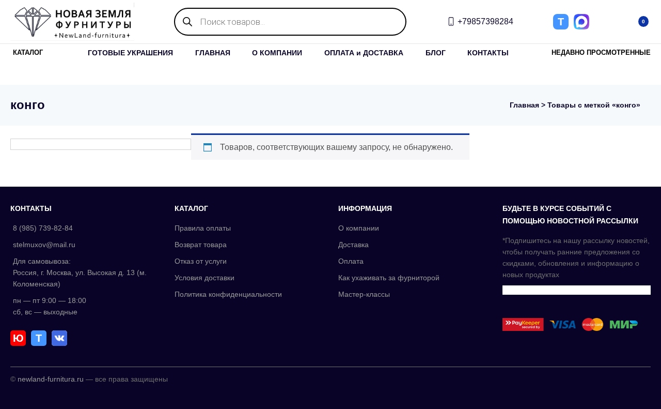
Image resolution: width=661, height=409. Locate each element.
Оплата (351, 261)
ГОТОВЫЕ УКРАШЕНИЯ (130, 52)
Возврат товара (201, 244)
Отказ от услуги (201, 261)
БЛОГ (436, 52)
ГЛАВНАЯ (212, 52)
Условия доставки (204, 278)
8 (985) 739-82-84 (43, 228)
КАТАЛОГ (28, 52)
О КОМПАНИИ (277, 52)
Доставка (353, 244)
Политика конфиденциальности (228, 294)
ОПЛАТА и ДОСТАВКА (363, 52)
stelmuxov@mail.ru (44, 244)
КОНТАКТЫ (488, 52)
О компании (358, 228)
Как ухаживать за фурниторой (388, 278)
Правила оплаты (203, 228)
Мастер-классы (364, 294)
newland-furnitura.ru (51, 379)
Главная (524, 105)
